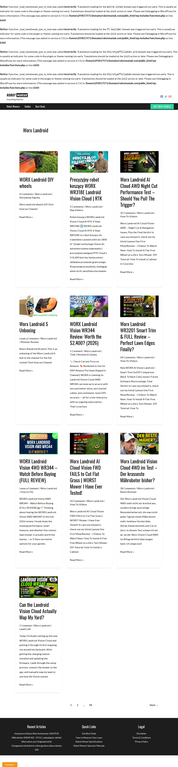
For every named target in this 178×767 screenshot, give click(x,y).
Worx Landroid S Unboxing (33, 327)
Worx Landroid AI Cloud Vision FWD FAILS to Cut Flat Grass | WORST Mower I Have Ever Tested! (86, 477)
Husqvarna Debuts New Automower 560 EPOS (36, 733)
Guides (28, 106)
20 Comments (77, 500)
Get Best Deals (89, 733)
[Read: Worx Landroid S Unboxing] (38, 305)
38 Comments (127, 488)
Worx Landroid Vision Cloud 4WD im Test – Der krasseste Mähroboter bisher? (138, 471)
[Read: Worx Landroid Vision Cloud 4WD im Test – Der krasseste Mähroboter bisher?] (139, 443)
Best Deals (40, 106)
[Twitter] (166, 96)
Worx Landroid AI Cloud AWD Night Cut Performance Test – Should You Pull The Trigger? (138, 192)
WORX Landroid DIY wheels (36, 182)
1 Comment (76, 351)
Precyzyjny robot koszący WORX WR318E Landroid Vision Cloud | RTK (86, 189)
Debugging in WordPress (159, 11)
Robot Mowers (13, 106)
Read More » (26, 217)
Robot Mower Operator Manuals (88, 745)
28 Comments (127, 357)
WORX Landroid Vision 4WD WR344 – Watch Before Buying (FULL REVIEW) (38, 471)
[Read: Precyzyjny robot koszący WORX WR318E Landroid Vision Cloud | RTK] (89, 161)
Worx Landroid (43, 194)
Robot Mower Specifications (88, 741)
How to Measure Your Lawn (89, 737)
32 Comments (127, 212)
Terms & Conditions (141, 737)
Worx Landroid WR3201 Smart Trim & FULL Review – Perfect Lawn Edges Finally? (138, 336)
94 (90, 705)
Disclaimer (141, 733)
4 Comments (26, 194)
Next (154, 705)
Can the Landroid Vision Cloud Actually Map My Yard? (38, 611)
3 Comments (77, 206)
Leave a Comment (29, 338)
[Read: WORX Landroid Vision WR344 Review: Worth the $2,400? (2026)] (89, 305)
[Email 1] (170, 96)
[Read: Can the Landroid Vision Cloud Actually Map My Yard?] (38, 586)
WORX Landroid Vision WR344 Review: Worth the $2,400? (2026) (85, 333)
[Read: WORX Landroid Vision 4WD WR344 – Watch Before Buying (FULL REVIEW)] (38, 443)
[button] (162, 106)
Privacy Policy (141, 741)
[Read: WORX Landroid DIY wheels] (38, 161)
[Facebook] (161, 96)
